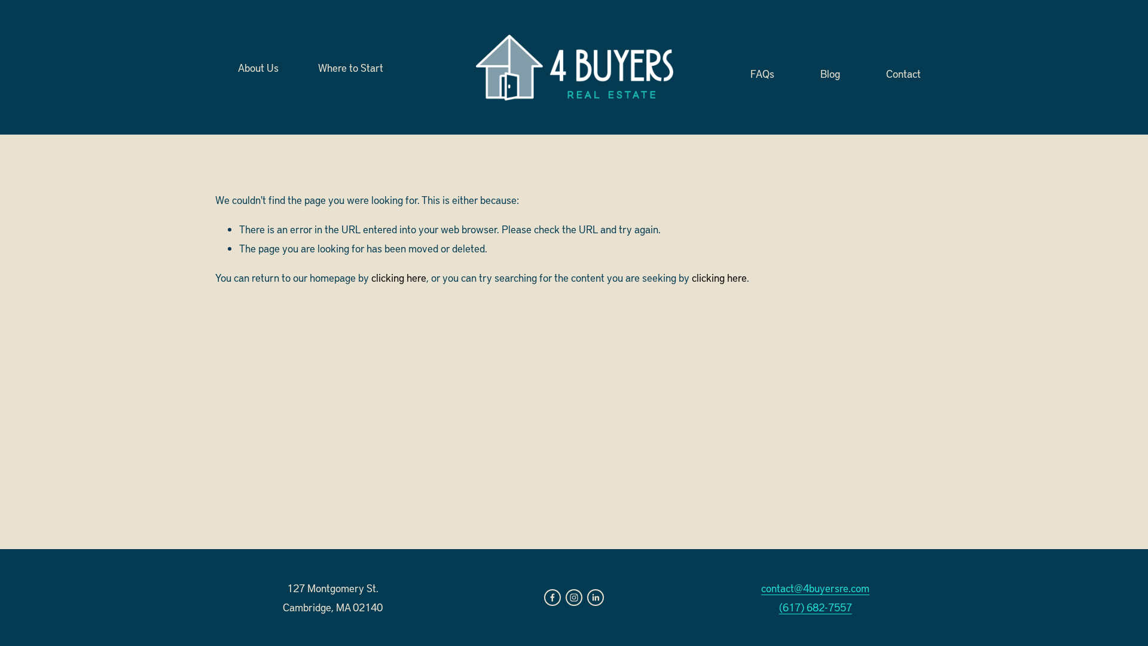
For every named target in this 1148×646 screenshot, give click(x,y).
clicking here (398, 277)
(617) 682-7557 (815, 607)
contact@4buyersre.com (815, 588)
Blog (830, 73)
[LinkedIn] (595, 597)
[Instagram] (574, 597)
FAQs (762, 73)
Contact (903, 73)
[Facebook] (552, 597)
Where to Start (350, 67)
